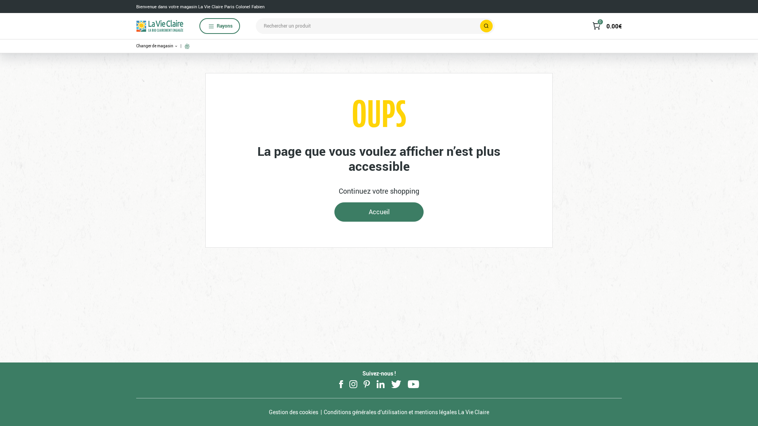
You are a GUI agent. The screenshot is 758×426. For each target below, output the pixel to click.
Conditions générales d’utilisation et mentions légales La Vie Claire (406, 412)
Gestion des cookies (293, 412)
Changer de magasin (155, 46)
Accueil (379, 211)
